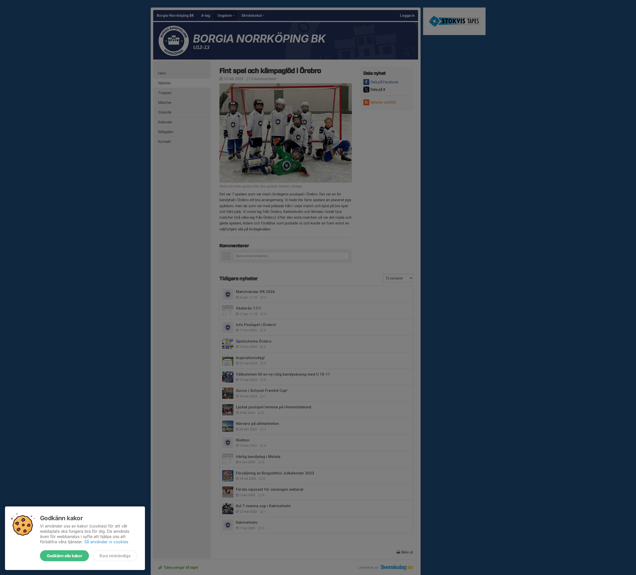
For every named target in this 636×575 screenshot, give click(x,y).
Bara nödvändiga (114, 555)
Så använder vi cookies (106, 541)
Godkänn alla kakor (64, 555)
